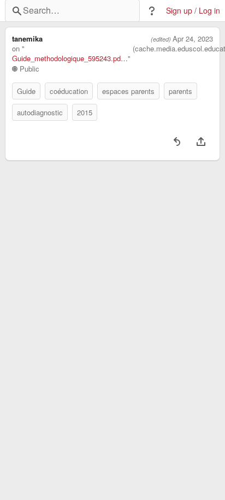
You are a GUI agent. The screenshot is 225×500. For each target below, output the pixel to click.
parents (180, 91)
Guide (26, 91)
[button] (152, 11)
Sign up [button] (179, 10)
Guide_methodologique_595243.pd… (70, 58)
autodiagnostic (40, 112)
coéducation (69, 91)
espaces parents (128, 91)
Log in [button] (209, 10)
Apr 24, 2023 (193, 39)
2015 (84, 112)
